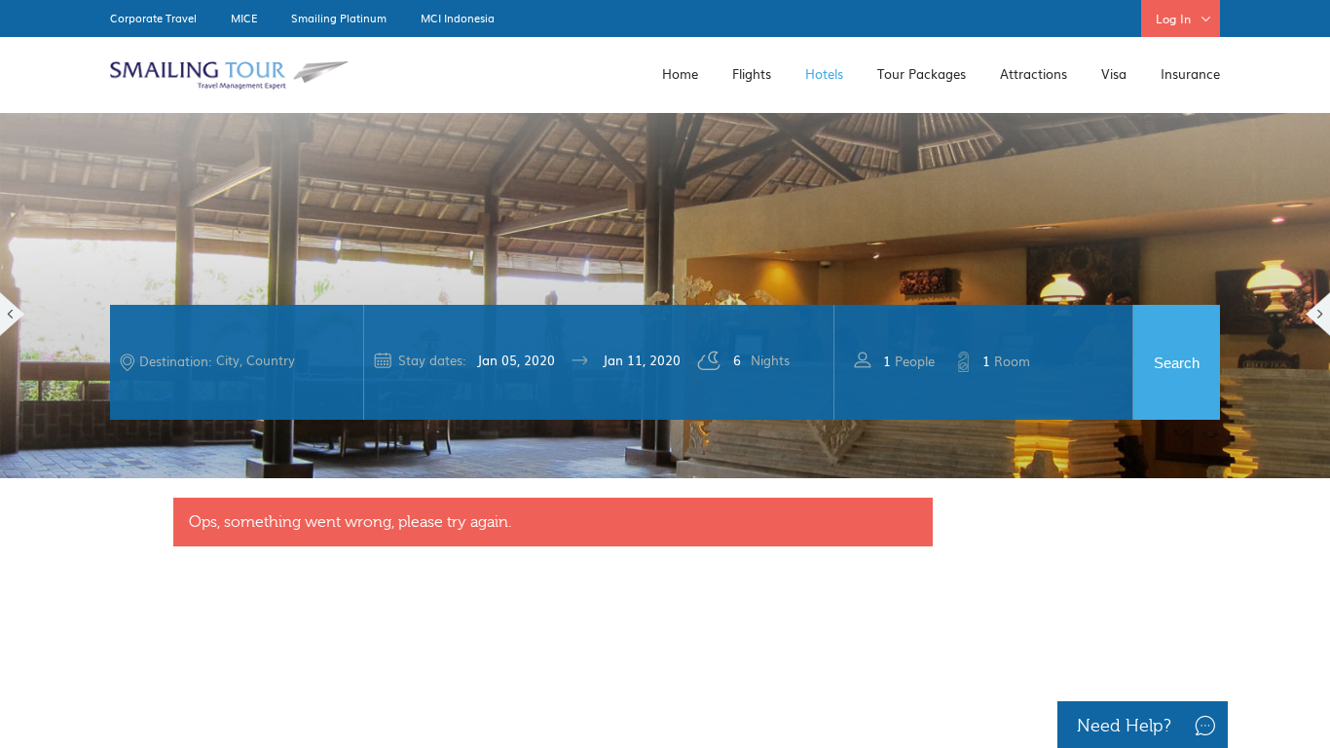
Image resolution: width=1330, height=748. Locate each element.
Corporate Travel (153, 17)
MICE (244, 17)
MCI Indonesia (458, 17)
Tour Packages (921, 73)
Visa (1114, 73)
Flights (751, 73)
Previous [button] (12, 314)
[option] (665, 292)
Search (1177, 362)
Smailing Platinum (339, 17)
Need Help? (1124, 726)
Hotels (824, 73)
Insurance (1190, 73)
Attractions (1033, 73)
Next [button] (1318, 314)
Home (680, 73)
